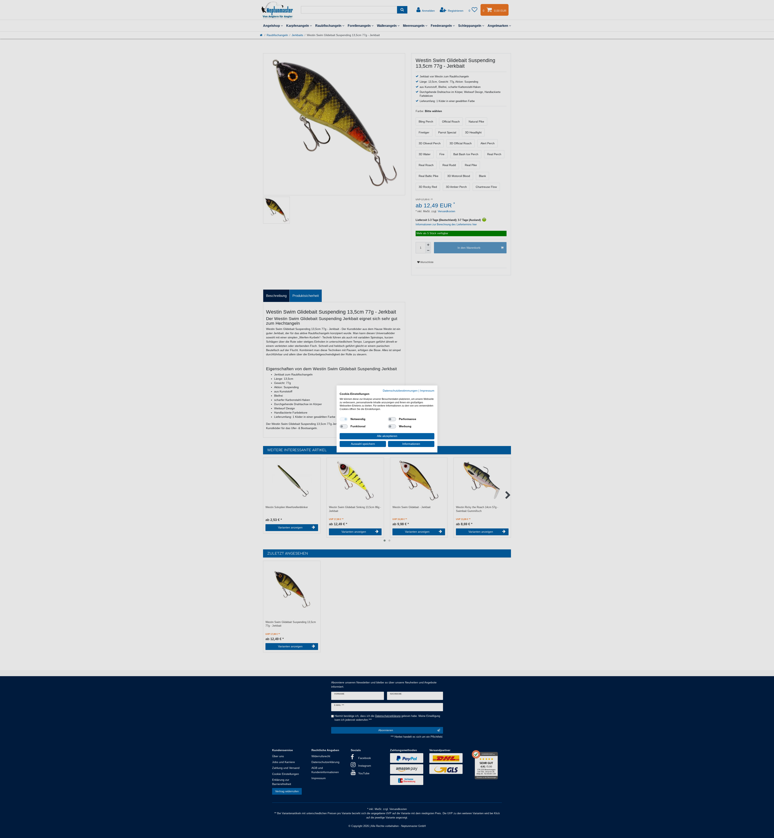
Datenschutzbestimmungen (400, 390)
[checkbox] (344, 419)
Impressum (427, 390)
